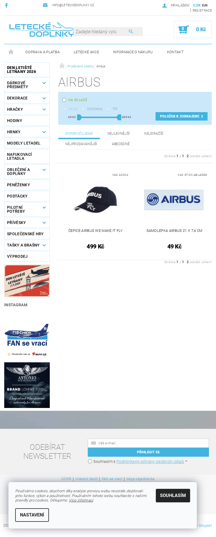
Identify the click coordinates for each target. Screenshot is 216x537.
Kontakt (175, 52)
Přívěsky (16, 222)
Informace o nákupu (133, 52)
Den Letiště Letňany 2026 (21, 69)
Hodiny (14, 120)
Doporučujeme (79, 134)
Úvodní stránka (11, 52)
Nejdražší (153, 134)
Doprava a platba (42, 52)
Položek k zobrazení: (181, 116)
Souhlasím (173, 495)
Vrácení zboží (86, 479)
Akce (72, 109)
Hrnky (14, 132)
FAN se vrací (112, 479)
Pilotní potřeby (16, 209)
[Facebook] (7, 5)
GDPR (66, 479)
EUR (205, 5)
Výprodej (17, 256)
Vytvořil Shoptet (199, 525)
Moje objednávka (141, 479)
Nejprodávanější (81, 144)
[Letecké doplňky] (42, 29)
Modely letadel (23, 143)
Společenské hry (25, 234)
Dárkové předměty (17, 85)
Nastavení (32, 515)
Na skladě (77, 100)
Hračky (15, 109)
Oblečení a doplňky (18, 171)
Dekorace (17, 98)
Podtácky (17, 196)
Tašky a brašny (23, 245)
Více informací (81, 500)
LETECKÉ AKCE (86, 52)
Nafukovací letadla (19, 156)
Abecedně (121, 144)
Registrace (202, 10)
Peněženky (18, 185)
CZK (197, 5)
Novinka (94, 109)
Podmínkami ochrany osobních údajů (150, 461)
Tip (115, 109)
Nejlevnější (118, 134)
